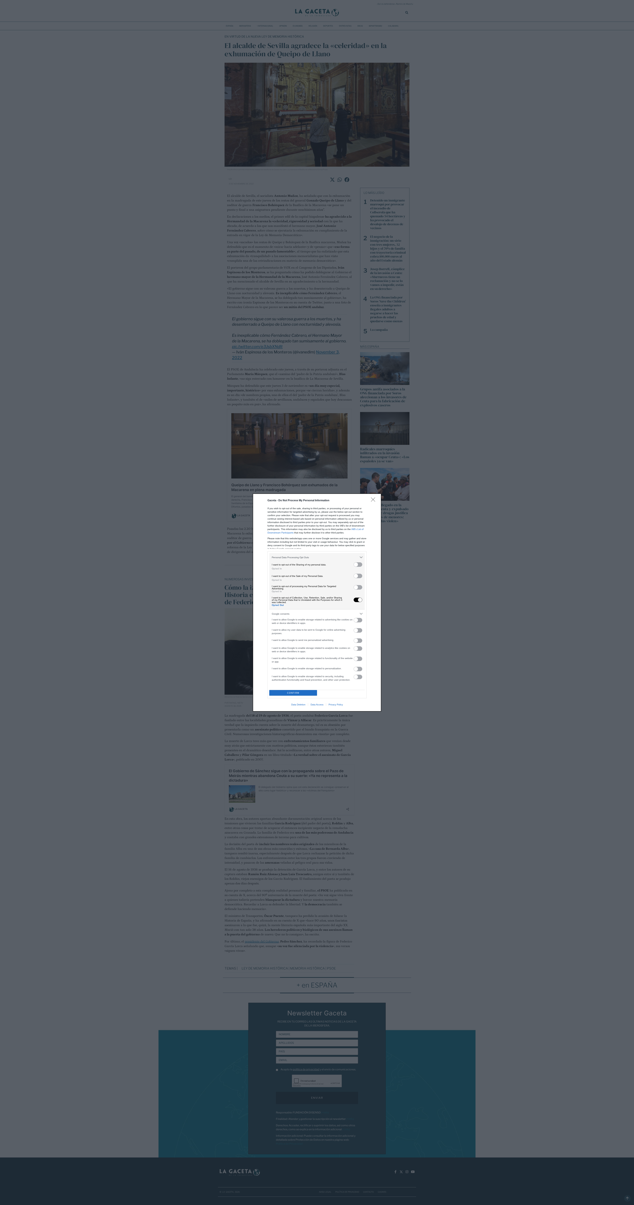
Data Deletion (298, 704)
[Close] (374, 500)
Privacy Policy (336, 704)
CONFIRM (293, 693)
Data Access (317, 704)
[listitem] (317, 557)
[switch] (358, 564)
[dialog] (317, 602)
